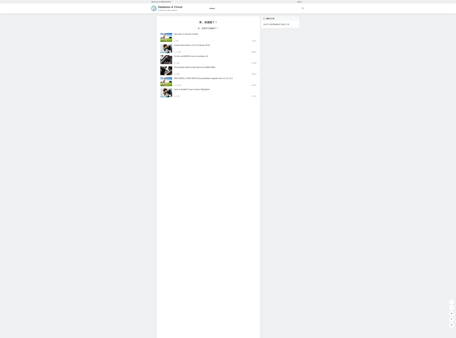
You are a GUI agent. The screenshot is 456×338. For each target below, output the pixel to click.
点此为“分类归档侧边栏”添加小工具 (276, 24)
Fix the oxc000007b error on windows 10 (191, 56)
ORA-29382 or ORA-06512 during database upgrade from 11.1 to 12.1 (203, 78)
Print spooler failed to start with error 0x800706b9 (194, 67)
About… (300, 2)
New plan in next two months (186, 34)
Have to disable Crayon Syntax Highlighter (192, 89)
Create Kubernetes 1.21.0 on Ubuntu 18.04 (192, 45)
